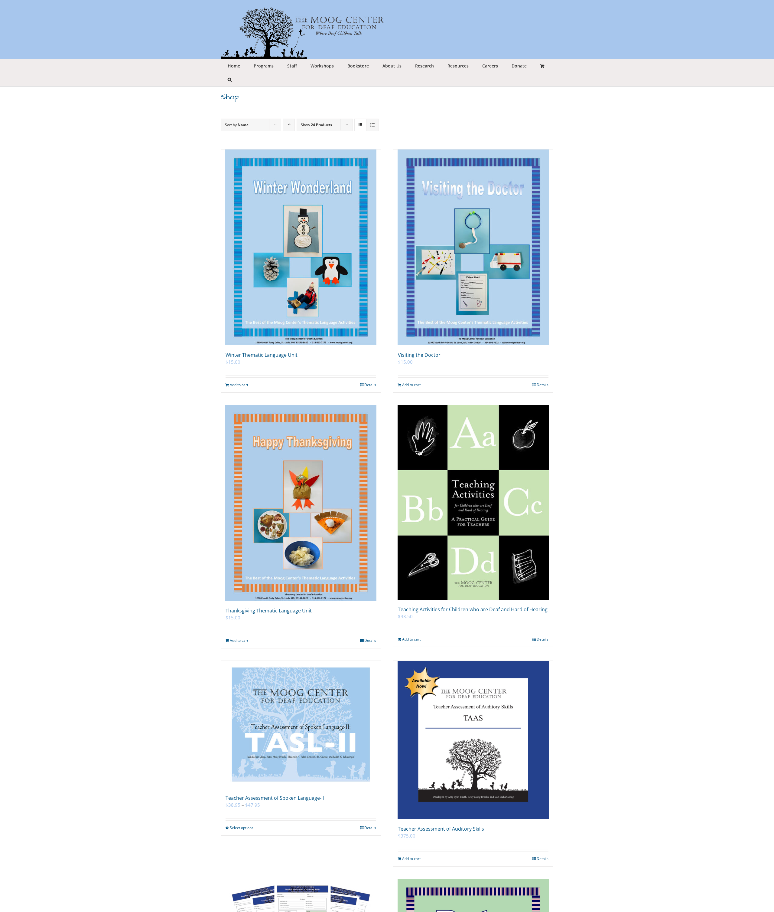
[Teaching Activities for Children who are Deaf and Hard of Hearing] (473, 502)
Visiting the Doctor (419, 355)
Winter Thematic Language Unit (262, 355)
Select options (241, 827)
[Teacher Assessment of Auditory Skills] (473, 740)
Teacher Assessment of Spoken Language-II (275, 798)
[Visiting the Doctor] (473, 247)
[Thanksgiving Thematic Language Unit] (301, 503)
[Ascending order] (289, 125)
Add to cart (239, 384)
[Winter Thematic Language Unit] (301, 247)
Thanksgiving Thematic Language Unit (269, 610)
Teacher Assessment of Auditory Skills (441, 828)
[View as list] (372, 125)
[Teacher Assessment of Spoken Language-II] (301, 724)
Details (370, 384)
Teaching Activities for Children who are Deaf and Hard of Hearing (473, 609)
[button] (229, 79)
